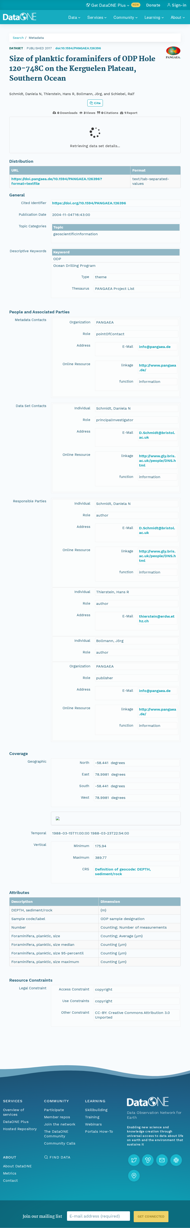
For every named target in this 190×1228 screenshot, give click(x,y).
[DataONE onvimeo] (148, 1160)
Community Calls (59, 1143)
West (85, 797)
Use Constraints (75, 1001)
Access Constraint (74, 989)
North (84, 763)
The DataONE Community (56, 1133)
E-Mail (127, 346)
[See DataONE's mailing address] (134, 1176)
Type (85, 277)
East (85, 774)
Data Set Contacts (31, 406)
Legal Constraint (32, 988)
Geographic (37, 761)
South (84, 786)
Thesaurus (80, 288)
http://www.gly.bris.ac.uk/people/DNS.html (157, 460)
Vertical (40, 845)
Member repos (57, 1117)
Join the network (60, 1124)
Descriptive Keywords (28, 251)
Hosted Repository (20, 1129)
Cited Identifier (33, 203)
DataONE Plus (15, 1121)
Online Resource (76, 364)
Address (83, 345)
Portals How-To (99, 1131)
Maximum (81, 857)
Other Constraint (75, 1012)
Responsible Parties (29, 501)
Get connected (151, 1216)
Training (92, 1117)
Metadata (36, 38)
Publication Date (32, 214)
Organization (80, 322)
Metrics (9, 1173)
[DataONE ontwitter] (134, 1160)
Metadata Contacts (30, 320)
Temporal (38, 833)
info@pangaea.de (155, 346)
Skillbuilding (96, 1110)
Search (18, 38)
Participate (54, 1110)
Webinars (93, 1124)
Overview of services (13, 1112)
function (126, 381)
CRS (85, 869)
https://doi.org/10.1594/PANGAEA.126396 (89, 203)
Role (86, 334)
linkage (127, 365)
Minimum (81, 846)
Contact (10, 1180)
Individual (82, 408)
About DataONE (17, 1166)
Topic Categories (32, 226)
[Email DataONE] (162, 1160)
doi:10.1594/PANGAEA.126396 (78, 48)
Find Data (60, 1157)
